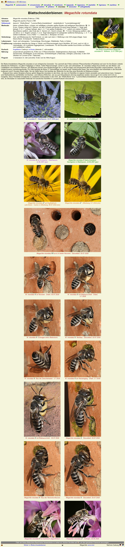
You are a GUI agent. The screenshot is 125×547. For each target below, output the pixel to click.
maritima (112, 5)
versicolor (72, 7)
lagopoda (69, 5)
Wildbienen (11, 2)
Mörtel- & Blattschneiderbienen (35, 545)
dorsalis (47, 5)
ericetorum (58, 5)
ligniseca (102, 5)
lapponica (81, 5)
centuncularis (21, 5)
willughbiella (85, 7)
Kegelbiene (17, 49)
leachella (91, 5)
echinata (32, 49)
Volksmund (5, 23)
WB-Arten (22, 2)
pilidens (50, 7)
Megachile (9, 5)
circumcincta (35, 5)
